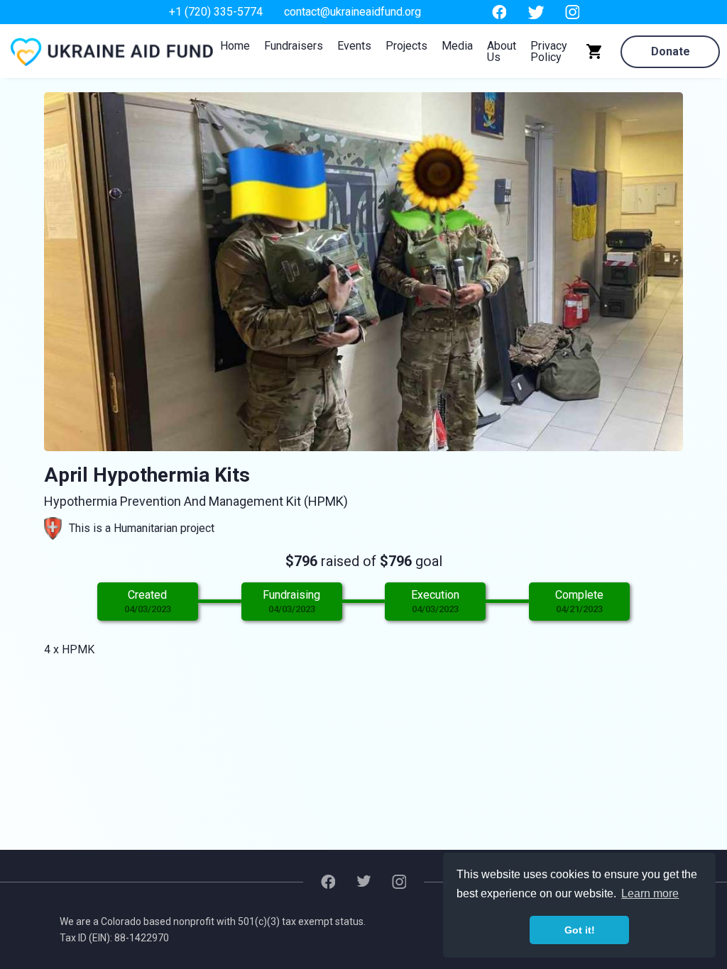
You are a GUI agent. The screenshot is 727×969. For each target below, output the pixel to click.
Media (457, 45)
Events (354, 45)
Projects (406, 45)
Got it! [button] (579, 930)
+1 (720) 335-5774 (216, 11)
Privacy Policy (548, 51)
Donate (670, 51)
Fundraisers (293, 45)
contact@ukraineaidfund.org (352, 11)
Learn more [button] (650, 893)
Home (235, 45)
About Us (501, 51)
